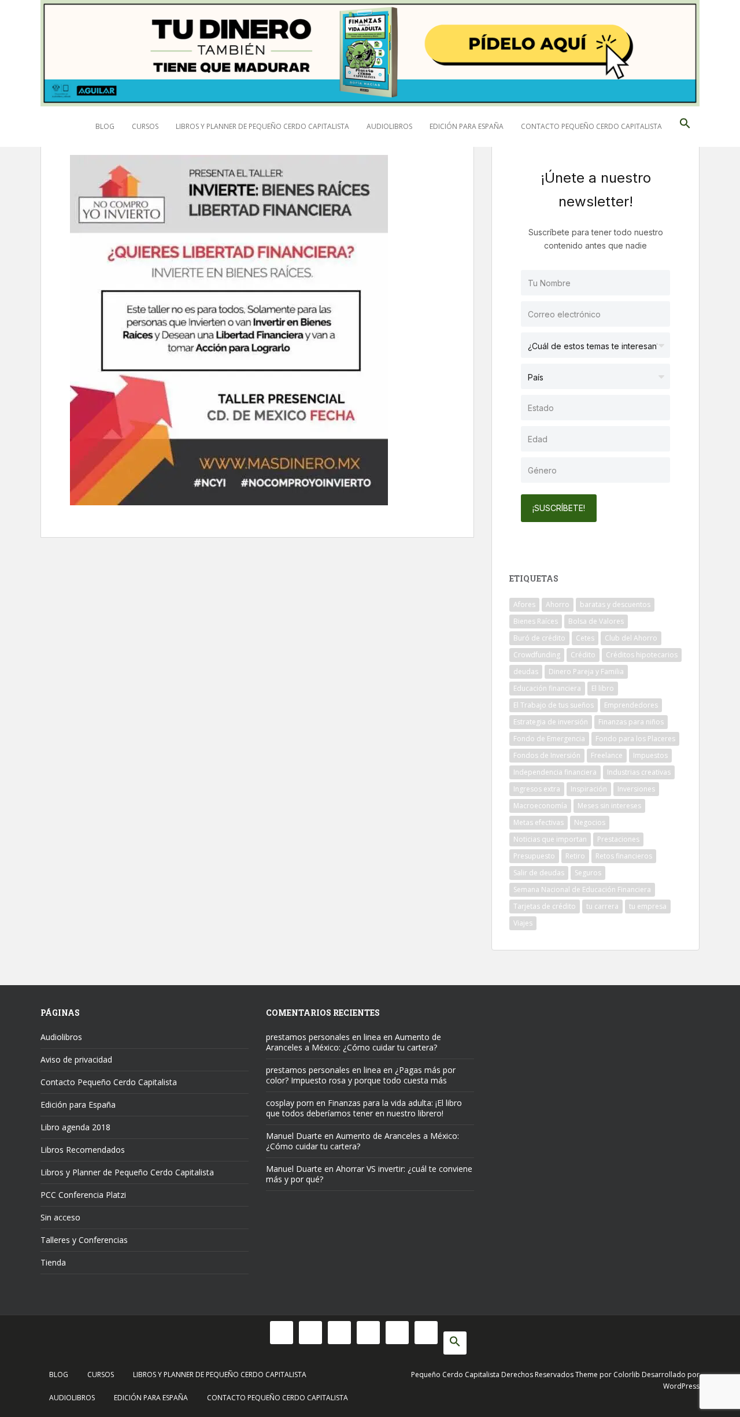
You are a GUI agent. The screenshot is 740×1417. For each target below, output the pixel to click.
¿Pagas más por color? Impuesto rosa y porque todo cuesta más (361, 1075)
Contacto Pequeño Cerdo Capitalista (591, 126)
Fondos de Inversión (546, 755)
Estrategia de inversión (550, 722)
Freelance (607, 755)
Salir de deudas (538, 873)
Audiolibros (389, 126)
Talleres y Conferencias (84, 1239)
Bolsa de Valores (596, 621)
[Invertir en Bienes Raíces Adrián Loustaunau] (229, 328)
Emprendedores (631, 705)
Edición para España (467, 126)
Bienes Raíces (535, 621)
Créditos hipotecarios (642, 655)
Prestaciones (618, 839)
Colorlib (626, 1374)
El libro (602, 688)
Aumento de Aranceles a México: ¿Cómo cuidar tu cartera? (353, 1042)
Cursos (145, 126)
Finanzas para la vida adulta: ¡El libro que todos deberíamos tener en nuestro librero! (364, 1108)
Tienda (53, 1262)
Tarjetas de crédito (544, 906)
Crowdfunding (536, 655)
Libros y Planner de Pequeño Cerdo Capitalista (262, 126)
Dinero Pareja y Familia (586, 671)
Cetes (585, 638)
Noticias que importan (550, 839)
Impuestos (650, 755)
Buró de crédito (539, 638)
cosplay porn (290, 1102)
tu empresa (648, 906)
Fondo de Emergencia (549, 738)
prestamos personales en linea (323, 1036)
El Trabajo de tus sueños (553, 705)
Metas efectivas (538, 822)
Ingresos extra (536, 789)
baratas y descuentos (615, 604)
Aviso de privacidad (76, 1059)
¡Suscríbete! (558, 508)
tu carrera (602, 906)
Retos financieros (623, 856)
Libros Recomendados (82, 1149)
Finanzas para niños (631, 722)
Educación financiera (547, 688)
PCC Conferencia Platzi (83, 1194)
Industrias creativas (639, 772)
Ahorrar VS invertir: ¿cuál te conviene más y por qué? (369, 1174)
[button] (685, 126)
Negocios (589, 822)
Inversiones (636, 789)
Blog (104, 126)
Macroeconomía (540, 806)
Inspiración (589, 789)
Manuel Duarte (294, 1135)
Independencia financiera (555, 772)
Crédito (583, 655)
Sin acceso (60, 1217)
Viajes (522, 923)
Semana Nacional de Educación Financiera (582, 889)
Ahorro (557, 604)
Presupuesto (534, 856)
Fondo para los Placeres (635, 738)
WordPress (681, 1386)
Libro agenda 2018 (75, 1127)
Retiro (575, 856)
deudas (525, 671)
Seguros (588, 873)
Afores (524, 604)
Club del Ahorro (631, 638)
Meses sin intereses (609, 806)
